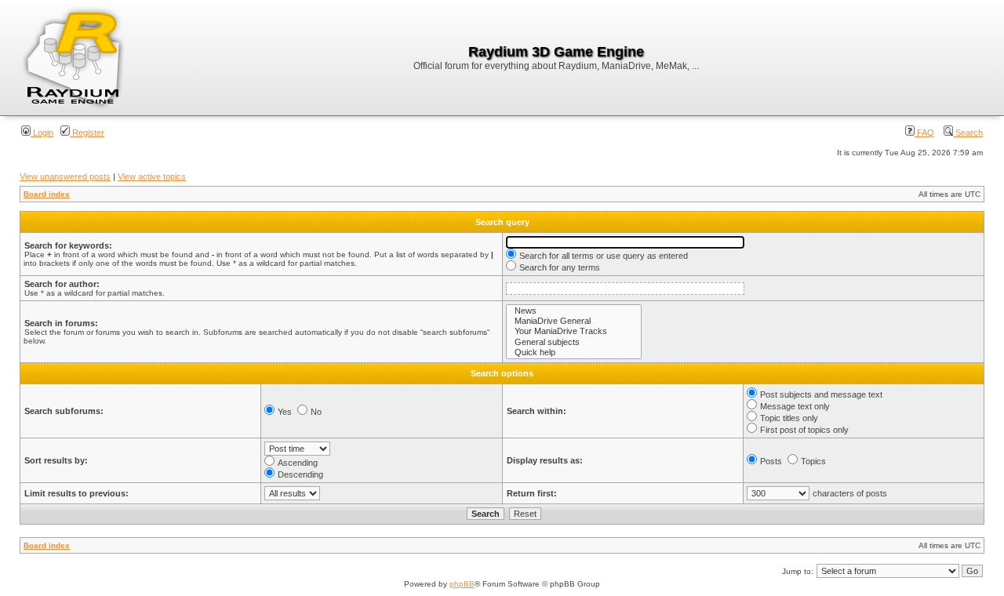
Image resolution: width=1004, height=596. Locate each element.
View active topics (152, 176)
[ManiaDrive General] (573, 321)
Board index (47, 194)
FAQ (924, 132)
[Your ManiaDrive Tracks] (573, 331)
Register (87, 132)
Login (42, 132)
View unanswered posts (65, 176)
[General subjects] (573, 342)
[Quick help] (573, 352)
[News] (573, 311)
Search (968, 132)
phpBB (462, 584)
